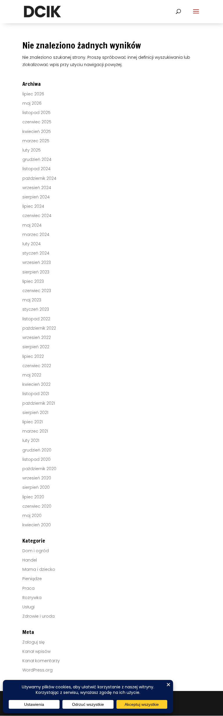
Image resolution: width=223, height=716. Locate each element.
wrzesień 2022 (36, 337)
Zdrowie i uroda (38, 616)
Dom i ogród (35, 551)
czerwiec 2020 (36, 506)
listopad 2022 (36, 319)
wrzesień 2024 (36, 188)
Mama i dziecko (38, 569)
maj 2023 (31, 300)
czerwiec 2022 (36, 366)
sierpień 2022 (35, 347)
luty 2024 (31, 244)
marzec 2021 (35, 431)
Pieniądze (32, 579)
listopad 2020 (36, 459)
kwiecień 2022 (36, 384)
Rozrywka (32, 597)
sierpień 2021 (35, 412)
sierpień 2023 (35, 272)
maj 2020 (32, 515)
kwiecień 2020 (36, 525)
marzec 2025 (35, 141)
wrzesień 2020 (36, 478)
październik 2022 (39, 328)
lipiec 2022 (33, 356)
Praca (28, 588)
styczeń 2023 (35, 309)
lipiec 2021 (32, 422)
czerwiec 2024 (36, 215)
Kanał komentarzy (41, 661)
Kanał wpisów (36, 651)
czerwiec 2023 (36, 291)
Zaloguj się (33, 642)
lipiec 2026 (33, 94)
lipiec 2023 (33, 281)
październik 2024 (39, 178)
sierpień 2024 (36, 197)
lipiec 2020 (33, 497)
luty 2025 (31, 150)
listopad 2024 (36, 169)
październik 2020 (39, 469)
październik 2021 (38, 403)
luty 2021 (30, 440)
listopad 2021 (35, 394)
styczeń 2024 (35, 253)
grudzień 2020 (36, 450)
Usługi (28, 607)
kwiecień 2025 (36, 131)
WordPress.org (37, 670)
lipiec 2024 (33, 206)
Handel (29, 560)
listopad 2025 (36, 113)
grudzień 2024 (36, 159)
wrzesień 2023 (36, 262)
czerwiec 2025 (36, 122)
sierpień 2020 (36, 487)
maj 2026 (32, 103)
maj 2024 (32, 225)
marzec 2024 (35, 234)
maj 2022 (31, 375)
